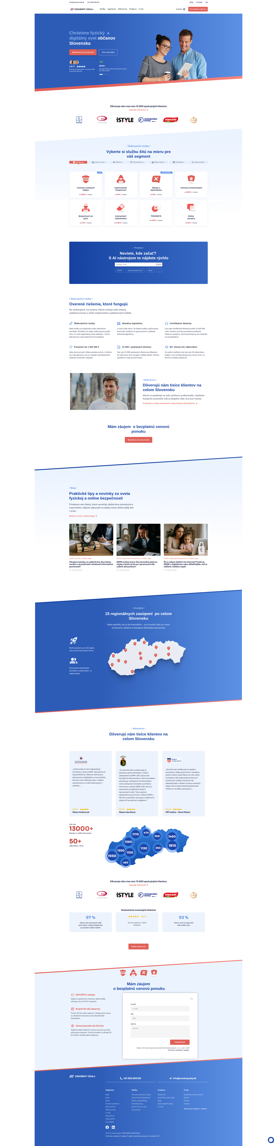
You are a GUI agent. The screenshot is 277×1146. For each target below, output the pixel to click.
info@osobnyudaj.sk (76, 2)
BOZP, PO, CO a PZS (139, 1107)
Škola (107, 1101)
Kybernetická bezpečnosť (84, 558)
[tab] (78, 162)
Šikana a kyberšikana (139, 1101)
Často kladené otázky (165, 1104)
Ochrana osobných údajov (178, 1050)
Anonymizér (136, 1110)
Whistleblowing (137, 1104)
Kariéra (186, 1101)
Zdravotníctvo (110, 1107)
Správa (133, 1024)
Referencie (122, 9)
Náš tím (186, 1098)
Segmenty (112, 9)
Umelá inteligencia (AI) (172, 558)
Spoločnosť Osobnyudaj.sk (193, 1095)
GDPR (71, 558)
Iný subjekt (109, 1122)
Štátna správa (110, 1110)
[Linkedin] (113, 1127)
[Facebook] (107, 1127)
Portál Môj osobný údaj (166, 1098)
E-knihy (160, 1107)
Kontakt (199, 2)
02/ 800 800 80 (93, 2)
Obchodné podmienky (131, 1133)
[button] (101, 74)
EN (207, 2)
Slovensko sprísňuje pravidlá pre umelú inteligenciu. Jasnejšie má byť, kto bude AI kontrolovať (185, 564)
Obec (107, 1095)
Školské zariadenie (112, 1104)
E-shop (108, 1113)
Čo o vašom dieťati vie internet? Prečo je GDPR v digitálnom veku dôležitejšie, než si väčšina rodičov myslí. (138, 564)
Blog (191, 2)
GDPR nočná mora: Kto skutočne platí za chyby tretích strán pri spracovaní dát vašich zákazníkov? (89, 564)
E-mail (133, 1004)
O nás (141, 9)
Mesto (107, 1098)
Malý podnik (109, 1116)
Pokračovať (180, 1042)
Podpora (133, 9)
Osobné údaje (99, 558)
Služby (102, 9)
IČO (132, 1014)
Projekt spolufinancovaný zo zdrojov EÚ (143, 1136)
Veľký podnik (110, 1119)
